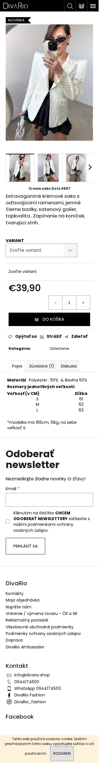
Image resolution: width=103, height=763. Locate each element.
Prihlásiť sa (25, 546)
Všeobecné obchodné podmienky (40, 627)
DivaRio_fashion (30, 702)
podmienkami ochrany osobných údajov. (43, 527)
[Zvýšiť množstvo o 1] (83, 302)
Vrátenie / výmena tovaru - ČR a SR (41, 613)
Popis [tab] (17, 366)
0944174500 (26, 682)
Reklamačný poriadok (27, 620)
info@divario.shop (32, 675)
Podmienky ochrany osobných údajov (43, 633)
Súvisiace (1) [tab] (41, 366)
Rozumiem (62, 753)
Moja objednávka (22, 600)
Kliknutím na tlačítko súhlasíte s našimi (51, 521)
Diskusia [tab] (69, 366)
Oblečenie (59, 348)
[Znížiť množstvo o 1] (55, 302)
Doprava (14, 640)
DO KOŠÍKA (53, 319)
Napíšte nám (18, 607)
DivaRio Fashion (29, 695)
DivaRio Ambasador (25, 647)
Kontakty (14, 593)
